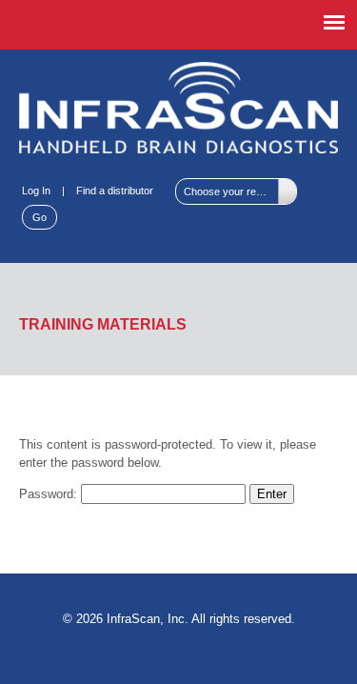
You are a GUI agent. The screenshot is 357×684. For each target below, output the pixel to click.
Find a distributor (114, 190)
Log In (36, 190)
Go (39, 217)
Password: (50, 494)
